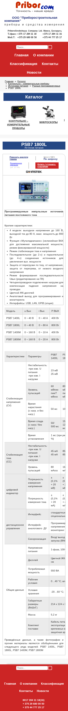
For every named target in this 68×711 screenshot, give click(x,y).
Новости (34, 72)
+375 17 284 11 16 (52, 34)
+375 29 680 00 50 (27, 37)
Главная (21, 55)
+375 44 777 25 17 (52, 37)
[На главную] (35, 7)
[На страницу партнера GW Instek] (34, 172)
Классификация (23, 64)
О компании (43, 55)
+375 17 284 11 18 (27, 34)
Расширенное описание (16, 164)
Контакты (50, 64)
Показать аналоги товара (19, 158)
